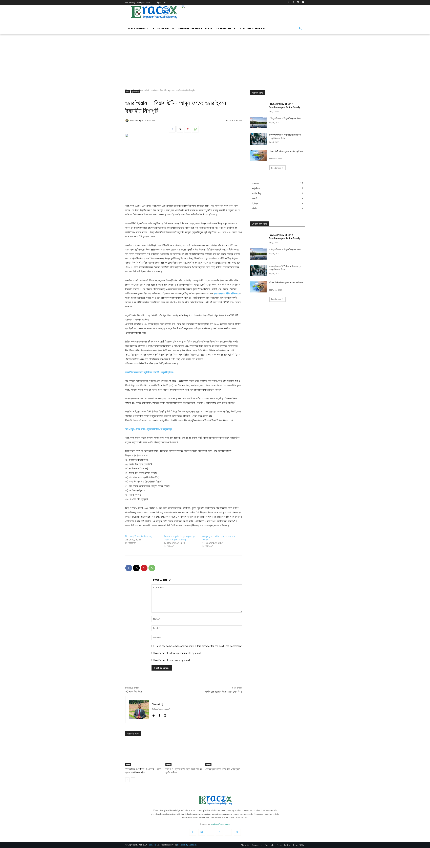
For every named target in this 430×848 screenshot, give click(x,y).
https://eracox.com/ (161, 709)
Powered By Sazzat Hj (187, 844)
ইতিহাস (128, 765)
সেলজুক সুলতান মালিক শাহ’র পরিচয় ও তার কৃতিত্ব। (223, 769)
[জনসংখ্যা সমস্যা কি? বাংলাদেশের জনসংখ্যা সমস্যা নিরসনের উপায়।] (258, 139)
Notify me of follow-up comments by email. (178, 653)
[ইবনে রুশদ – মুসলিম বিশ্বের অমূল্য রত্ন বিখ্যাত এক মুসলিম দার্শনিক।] (183, 753)
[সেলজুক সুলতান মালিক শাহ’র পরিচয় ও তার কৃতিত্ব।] (223, 753)
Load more (276, 167)
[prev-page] (127, 779)
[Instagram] (293, 2)
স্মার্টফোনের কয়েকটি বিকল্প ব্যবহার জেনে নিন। (223, 691)
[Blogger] (153, 715)
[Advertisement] (215, 59)
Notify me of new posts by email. (172, 660)
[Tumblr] (228, 832)
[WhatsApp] (195, 129)
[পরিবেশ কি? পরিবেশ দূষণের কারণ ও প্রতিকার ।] (258, 155)
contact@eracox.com (220, 824)
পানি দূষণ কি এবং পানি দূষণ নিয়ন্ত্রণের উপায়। (285, 118)
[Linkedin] (210, 832)
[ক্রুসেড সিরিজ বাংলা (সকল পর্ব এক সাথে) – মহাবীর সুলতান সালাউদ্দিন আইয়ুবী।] (143, 753)
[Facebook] (289, 2)
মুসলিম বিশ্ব (135, 91)
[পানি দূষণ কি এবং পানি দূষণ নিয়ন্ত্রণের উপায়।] (258, 122)
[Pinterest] (187, 129)
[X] (298, 2)
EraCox (152, 844)
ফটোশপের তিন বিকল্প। (134, 691)
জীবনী (127, 91)
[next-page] (133, 779)
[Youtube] (303, 2)
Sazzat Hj (136, 120)
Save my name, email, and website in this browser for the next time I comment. (199, 646)
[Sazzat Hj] (127, 120)
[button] (301, 29)
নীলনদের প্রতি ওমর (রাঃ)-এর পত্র (139, 536)
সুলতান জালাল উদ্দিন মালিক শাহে (227, 293)
